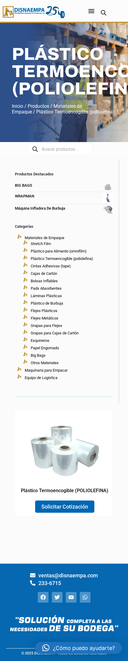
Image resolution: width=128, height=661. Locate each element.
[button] (91, 11)
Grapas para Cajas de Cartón (55, 333)
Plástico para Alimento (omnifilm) (59, 251)
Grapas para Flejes (46, 325)
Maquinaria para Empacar (46, 370)
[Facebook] (43, 597)
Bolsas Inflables (44, 281)
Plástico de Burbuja (47, 303)
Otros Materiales (45, 363)
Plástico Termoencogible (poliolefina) (62, 258)
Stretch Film (41, 243)
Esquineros (40, 340)
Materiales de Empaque (44, 238)
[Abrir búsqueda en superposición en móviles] (104, 12)
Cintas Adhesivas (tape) (51, 266)
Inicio (17, 106)
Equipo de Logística (41, 377)
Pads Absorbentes (46, 288)
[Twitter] (57, 597)
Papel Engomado (45, 348)
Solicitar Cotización (64, 506)
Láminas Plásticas (46, 296)
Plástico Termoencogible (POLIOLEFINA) (64, 490)
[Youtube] (71, 597)
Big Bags (38, 355)
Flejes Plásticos (44, 310)
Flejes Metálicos (44, 318)
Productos (38, 106)
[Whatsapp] (85, 597)
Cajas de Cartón (44, 273)
